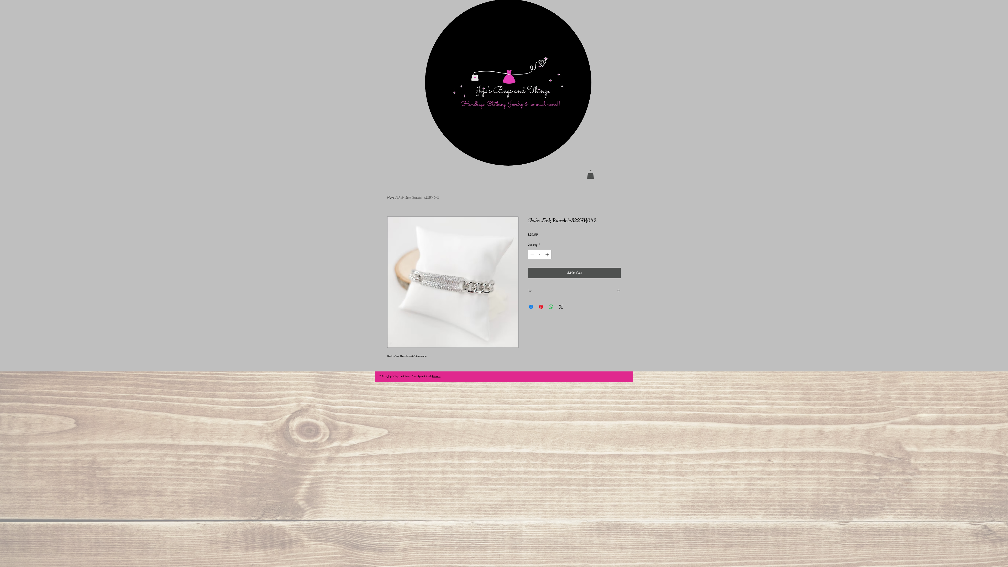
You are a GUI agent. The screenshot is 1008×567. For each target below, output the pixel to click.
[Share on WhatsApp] (551, 307)
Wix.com (436, 376)
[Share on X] (561, 307)
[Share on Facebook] (531, 307)
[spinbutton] (539, 254)
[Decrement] (531, 254)
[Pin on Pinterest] (541, 307)
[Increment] (547, 254)
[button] (590, 174)
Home (391, 197)
